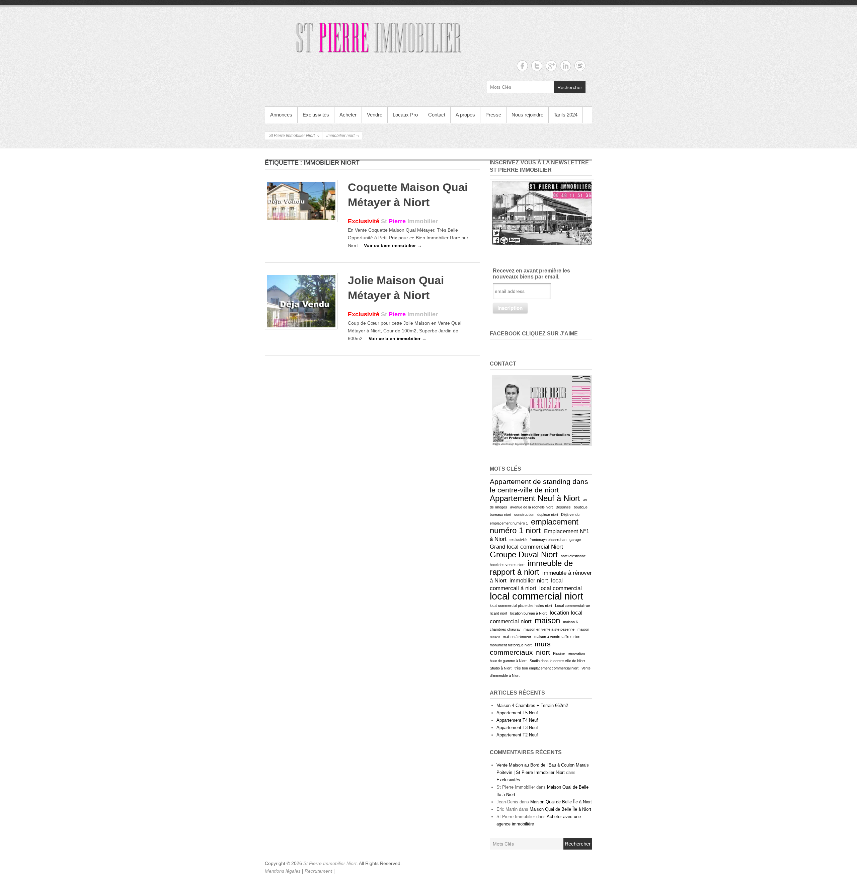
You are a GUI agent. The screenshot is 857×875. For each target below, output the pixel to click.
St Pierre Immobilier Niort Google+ (551, 65)
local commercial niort (536, 596)
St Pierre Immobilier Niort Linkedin (565, 65)
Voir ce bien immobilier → (393, 245)
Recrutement (319, 871)
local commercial (560, 588)
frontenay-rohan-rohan (548, 540)
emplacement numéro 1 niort (534, 526)
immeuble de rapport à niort (531, 567)
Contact (436, 114)
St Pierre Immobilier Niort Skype (580, 65)
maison (547, 620)
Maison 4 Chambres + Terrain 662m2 (532, 705)
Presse (493, 114)
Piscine (559, 653)
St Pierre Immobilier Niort (292, 135)
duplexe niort (547, 514)
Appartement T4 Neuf (517, 720)
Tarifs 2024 (565, 114)
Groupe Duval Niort (524, 554)
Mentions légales (283, 871)
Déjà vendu (570, 514)
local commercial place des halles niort (521, 606)
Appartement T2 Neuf (517, 734)
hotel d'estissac (573, 556)
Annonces (281, 114)
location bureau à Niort (528, 613)
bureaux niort (500, 514)
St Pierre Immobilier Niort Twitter (536, 65)
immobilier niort (529, 580)
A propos (465, 114)
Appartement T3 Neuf (517, 727)
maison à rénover (517, 637)
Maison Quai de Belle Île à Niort (561, 801)
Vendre (374, 114)
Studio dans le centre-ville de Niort (557, 661)
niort (543, 652)
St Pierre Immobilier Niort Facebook (522, 65)
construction (524, 514)
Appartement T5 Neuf (517, 712)
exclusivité (518, 540)
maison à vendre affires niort (557, 637)
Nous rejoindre (527, 114)
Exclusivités (316, 114)
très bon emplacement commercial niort (546, 668)
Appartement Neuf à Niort (535, 498)
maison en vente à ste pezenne (549, 629)
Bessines (563, 507)
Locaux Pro (405, 114)
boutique (581, 507)
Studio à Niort (501, 668)
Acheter (348, 114)
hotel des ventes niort (507, 565)
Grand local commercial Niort (526, 547)
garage (575, 540)
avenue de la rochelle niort (531, 507)
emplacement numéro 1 (509, 523)
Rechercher (569, 87)
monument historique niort (511, 645)
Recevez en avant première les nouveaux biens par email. (531, 274)
